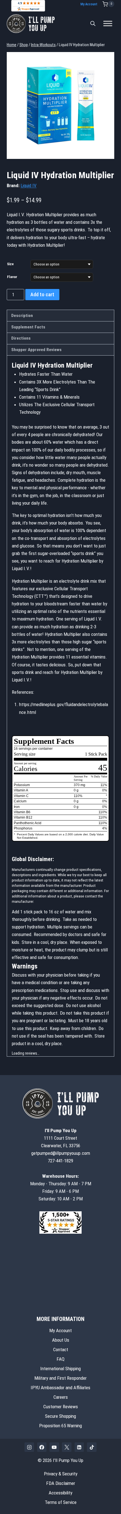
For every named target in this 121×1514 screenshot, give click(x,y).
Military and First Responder (60, 1378)
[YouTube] (54, 1447)
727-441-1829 (60, 1160)
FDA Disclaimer (60, 1483)
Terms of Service (61, 1502)
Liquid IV (29, 185)
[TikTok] (92, 1447)
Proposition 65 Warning (60, 1425)
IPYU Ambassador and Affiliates (60, 1387)
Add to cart (42, 294)
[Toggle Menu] (107, 23)
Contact (60, 1349)
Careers (60, 1397)
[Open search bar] (93, 23)
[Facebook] (42, 1447)
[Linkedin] (79, 1447)
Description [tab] (22, 315)
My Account (88, 4)
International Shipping (60, 1368)
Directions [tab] (21, 338)
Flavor (12, 277)
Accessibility (60, 1493)
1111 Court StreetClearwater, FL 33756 (60, 1138)
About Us (60, 1340)
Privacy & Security (60, 1474)
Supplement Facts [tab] (28, 327)
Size (10, 264)
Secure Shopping (60, 1416)
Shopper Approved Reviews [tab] (36, 349)
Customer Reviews (60, 1406)
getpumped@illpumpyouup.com (60, 1153)
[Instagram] (29, 1447)
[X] (66, 1447)
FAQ (60, 1359)
